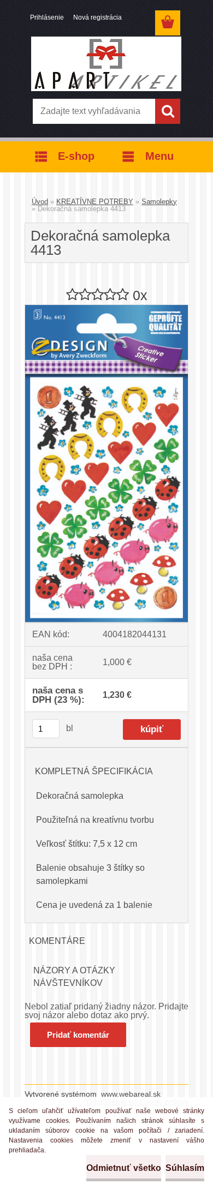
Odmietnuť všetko (123, 1168)
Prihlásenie (47, 17)
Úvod (40, 202)
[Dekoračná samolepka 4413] (106, 309)
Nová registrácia (97, 17)
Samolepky (159, 202)
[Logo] (106, 64)
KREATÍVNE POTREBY (94, 202)
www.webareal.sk (131, 1094)
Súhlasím (184, 1168)
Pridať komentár (78, 1034)
